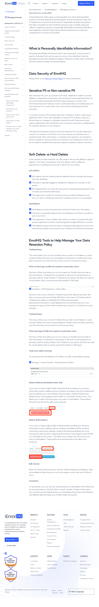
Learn (49, 556)
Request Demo (85, 3)
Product (35, 3)
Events (67, 556)
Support (45, 3)
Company (55, 3)
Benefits (34, 514)
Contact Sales (11, 545)
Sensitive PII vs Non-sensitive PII (13, 116)
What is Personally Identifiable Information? (12, 103)
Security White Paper (54, 78)
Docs (66, 514)
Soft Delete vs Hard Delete (13, 122)
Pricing (64, 3)
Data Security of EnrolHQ (11, 110)
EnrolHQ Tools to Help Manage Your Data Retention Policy (13, 129)
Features (51, 514)
